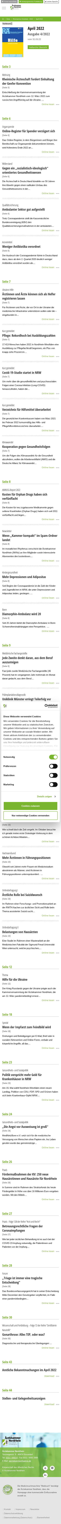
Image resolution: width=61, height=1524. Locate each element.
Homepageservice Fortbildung (31, 1)
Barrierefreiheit (43, 1517)
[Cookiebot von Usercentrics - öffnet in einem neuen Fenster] (45, 706)
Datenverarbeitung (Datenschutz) (18, 1517)
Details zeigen (44, 796)
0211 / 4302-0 (11, 1458)
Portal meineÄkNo (10, 1)
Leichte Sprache (52, 1)
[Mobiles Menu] (4, 9)
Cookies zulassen (30, 806)
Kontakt (7, 1509)
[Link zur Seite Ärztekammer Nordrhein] (3, 19)
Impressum (20, 1509)
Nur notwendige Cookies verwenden (30, 815)
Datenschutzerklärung (13, 1513)
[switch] (53, 766)
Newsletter (34, 1509)
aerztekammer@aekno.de (20, 1461)
